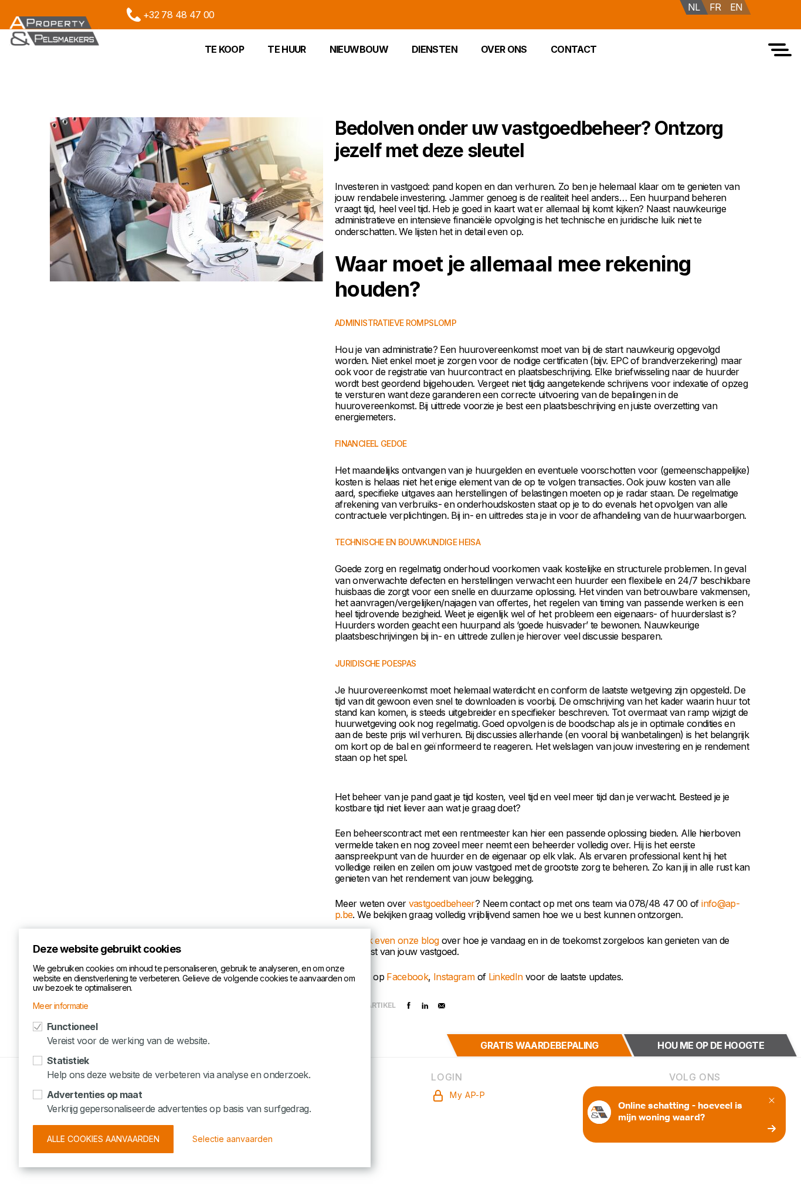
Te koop (225, 49)
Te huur (286, 49)
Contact (574, 49)
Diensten (434, 49)
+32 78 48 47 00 (178, 15)
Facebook (407, 977)
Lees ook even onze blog (387, 940)
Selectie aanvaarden (232, 1139)
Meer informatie (60, 1006)
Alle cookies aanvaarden (103, 1139)
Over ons (504, 49)
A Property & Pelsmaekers (54, 31)
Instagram (455, 977)
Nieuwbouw (359, 49)
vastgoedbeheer (442, 903)
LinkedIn (506, 977)
